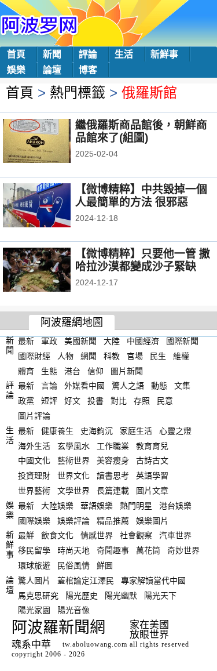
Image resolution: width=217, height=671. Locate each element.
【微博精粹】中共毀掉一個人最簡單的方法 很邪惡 (141, 195)
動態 (159, 385)
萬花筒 (148, 550)
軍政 (49, 341)
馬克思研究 (38, 595)
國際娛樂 (34, 520)
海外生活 (34, 445)
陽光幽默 (121, 595)
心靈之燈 (175, 431)
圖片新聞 (127, 370)
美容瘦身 (113, 460)
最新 (26, 341)
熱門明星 (136, 505)
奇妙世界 (183, 550)
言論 (49, 385)
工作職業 (113, 445)
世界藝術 (34, 490)
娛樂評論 (73, 520)
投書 (95, 400)
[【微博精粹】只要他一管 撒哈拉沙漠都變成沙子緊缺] (52, 271)
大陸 (112, 341)
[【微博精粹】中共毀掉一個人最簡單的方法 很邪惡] (52, 206)
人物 (65, 356)
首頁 (16, 54)
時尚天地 (73, 550)
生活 (124, 54)
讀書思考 (113, 475)
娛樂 (16, 70)
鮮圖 (105, 565)
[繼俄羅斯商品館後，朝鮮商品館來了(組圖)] (52, 142)
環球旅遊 (34, 565)
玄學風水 (73, 445)
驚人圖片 (34, 580)
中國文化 (34, 460)
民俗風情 (73, 565)
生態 (49, 370)
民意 (165, 400)
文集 (182, 385)
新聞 (52, 54)
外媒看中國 (84, 385)
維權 (181, 356)
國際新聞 (182, 341)
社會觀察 (136, 535)
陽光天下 (160, 595)
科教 (112, 356)
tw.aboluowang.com (94, 644)
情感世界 (96, 535)
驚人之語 (128, 385)
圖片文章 (152, 490)
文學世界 (73, 490)
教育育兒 (152, 445)
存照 (142, 400)
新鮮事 (164, 54)
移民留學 (34, 550)
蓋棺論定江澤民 (85, 580)
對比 (119, 400)
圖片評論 (34, 415)
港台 (72, 370)
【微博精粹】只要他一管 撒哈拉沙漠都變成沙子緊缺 (142, 260)
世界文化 (73, 475)
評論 (88, 54)
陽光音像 (73, 610)
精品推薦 (113, 520)
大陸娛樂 (57, 505)
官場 (135, 356)
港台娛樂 (175, 505)
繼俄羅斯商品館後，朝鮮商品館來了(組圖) (141, 131)
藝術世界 (73, 460)
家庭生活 (136, 431)
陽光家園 (34, 610)
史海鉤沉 (96, 431)
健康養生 (57, 431)
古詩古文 (152, 460)
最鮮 (26, 535)
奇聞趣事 (113, 550)
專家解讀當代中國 (153, 580)
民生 (158, 356)
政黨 (26, 400)
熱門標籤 (77, 92)
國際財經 (34, 356)
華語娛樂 (96, 505)
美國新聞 (80, 341)
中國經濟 (143, 341)
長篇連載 (113, 490)
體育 (26, 370)
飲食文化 (57, 535)
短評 (49, 400)
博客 (88, 70)
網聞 (88, 356)
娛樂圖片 (152, 520)
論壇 (52, 70)
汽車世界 (175, 535)
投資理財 (34, 475)
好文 (72, 400)
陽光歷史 (81, 595)
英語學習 (152, 475)
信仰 (95, 370)
